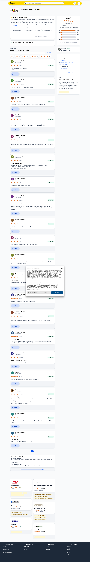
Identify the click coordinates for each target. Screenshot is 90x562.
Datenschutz (12, 560)
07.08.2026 (21, 241)
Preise (68, 549)
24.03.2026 (21, 140)
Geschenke (25, 514)
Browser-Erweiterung (7, 552)
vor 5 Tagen (21, 65)
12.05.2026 (21, 119)
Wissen (68, 552)
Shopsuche (26, 549)
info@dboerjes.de (64, 64)
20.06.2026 (21, 316)
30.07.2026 (21, 376)
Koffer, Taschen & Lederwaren (40, 498)
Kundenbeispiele (70, 551)
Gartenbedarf (48, 494)
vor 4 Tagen (21, 357)
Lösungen (69, 548)
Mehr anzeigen (64, 68)
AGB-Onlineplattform (34, 560)
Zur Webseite (68, 72)
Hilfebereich (26, 548)
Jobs (47, 551)
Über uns (47, 548)
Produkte (69, 546)
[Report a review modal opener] (52, 74)
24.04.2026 (21, 394)
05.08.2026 (21, 277)
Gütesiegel (5, 546)
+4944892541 (63, 60)
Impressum (5, 560)
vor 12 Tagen (21, 223)
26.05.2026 (21, 336)
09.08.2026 (21, 298)
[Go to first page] (18, 451)
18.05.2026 (21, 160)
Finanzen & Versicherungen (17, 514)
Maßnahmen (17, 459)
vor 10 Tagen (21, 84)
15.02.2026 (21, 200)
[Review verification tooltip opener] (39, 9)
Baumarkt (24, 492)
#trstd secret (5, 551)
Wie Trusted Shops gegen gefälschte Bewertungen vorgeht (25, 43)
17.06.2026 (21, 258)
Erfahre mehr (41, 476)
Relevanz (51, 52)
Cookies (18, 560)
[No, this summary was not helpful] (53, 37)
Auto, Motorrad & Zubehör (64, 92)
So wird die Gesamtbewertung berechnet (68, 42)
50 (40, 451)
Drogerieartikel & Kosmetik (40, 517)
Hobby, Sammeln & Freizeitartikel (18, 494)
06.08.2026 (21, 436)
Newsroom (48, 549)
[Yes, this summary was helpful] (51, 37)
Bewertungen (6, 549)
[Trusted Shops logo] (12, 3)
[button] (74, 3)
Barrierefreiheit (24, 560)
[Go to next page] (43, 451)
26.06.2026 (21, 417)
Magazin (47, 546)
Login (68, 554)
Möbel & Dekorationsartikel (40, 519)
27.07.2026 (21, 101)
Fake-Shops (26, 546)
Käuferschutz (5, 548)
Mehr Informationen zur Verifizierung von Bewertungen (32, 469)
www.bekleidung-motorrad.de (66, 62)
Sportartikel (50, 498)
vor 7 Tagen (21, 182)
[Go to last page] (46, 451)
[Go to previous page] (21, 451)
